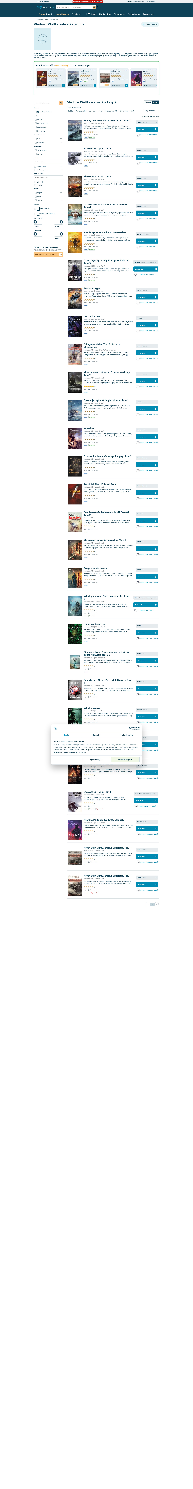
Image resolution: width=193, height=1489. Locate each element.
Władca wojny (92, 708)
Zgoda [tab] (66, 735)
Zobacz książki (151, 24)
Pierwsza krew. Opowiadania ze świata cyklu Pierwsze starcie (106, 653)
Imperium (89, 428)
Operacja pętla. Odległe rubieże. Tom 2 (106, 400)
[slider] (35, 221)
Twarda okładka (81, 111)
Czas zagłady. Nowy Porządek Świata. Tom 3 (106, 262)
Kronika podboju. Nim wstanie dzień (105, 232)
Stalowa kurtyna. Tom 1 (97, 148)
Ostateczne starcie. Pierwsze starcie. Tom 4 (105, 206)
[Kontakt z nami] (38, 2)
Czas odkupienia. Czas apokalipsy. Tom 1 (107, 456)
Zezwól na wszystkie (125, 760)
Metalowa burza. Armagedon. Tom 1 (105, 540)
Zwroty (129, 1)
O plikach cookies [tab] (126, 735)
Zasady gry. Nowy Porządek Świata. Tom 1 (107, 681)
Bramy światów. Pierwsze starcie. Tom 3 (88, 70)
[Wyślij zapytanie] (94, 7)
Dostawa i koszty (138, 1)
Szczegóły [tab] (96, 735)
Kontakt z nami (44, 1)
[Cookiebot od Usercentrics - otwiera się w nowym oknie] (131, 728)
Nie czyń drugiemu (94, 624)
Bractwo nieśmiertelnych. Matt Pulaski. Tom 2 (107, 513)
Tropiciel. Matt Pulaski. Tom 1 (101, 484)
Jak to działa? (150, 1)
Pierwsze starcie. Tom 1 (97, 176)
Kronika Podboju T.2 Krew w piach (104, 819)
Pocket (100, 111)
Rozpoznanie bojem (95, 568)
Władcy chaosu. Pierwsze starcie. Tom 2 (106, 597)
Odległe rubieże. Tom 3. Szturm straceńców (102, 346)
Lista (156, 102)
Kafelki (148, 102)
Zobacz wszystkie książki (80, 66)
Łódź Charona (92, 316)
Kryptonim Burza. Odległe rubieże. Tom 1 (119, 70)
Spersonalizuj (95, 760)
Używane (92, 111)
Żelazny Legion (92, 288)
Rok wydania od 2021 (127, 111)
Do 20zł (70, 111)
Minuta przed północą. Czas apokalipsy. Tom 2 (107, 374)
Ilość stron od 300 (111, 111)
